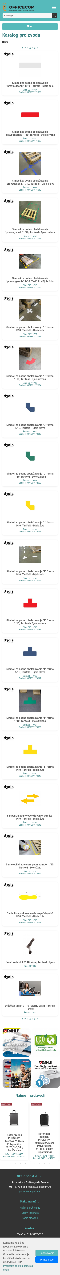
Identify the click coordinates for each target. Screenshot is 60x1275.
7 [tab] (39, 1163)
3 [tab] (20, 1163)
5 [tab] (30, 1163)
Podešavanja (47, 1253)
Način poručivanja (30, 1207)
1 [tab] (10, 1163)
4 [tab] (25, 1163)
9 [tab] (49, 1163)
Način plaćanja (30, 1218)
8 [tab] (44, 1163)
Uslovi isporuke (30, 1212)
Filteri (30, 26)
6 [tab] (34, 1163)
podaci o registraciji (30, 1191)
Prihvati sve (46, 1259)
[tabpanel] (14, 1131)
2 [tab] (15, 1163)
